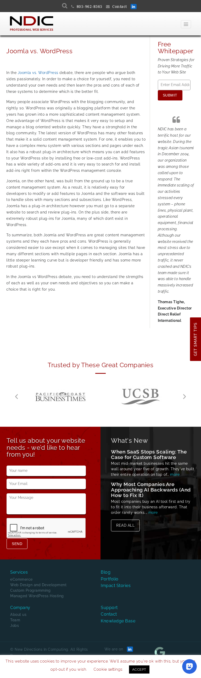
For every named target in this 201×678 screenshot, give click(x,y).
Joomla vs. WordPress (38, 73)
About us (18, 614)
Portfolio (110, 578)
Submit (170, 95)
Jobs (14, 625)
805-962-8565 (89, 6)
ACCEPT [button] (139, 669)
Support (109, 607)
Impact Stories (116, 585)
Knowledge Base (118, 620)
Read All (125, 525)
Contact (119, 6)
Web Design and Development (38, 585)
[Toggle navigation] (186, 24)
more (175, 474)
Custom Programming (30, 590)
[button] (16, 397)
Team (15, 620)
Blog (105, 572)
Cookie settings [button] (107, 669)
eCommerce (21, 579)
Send (17, 544)
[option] (69, 396)
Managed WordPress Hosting (37, 596)
